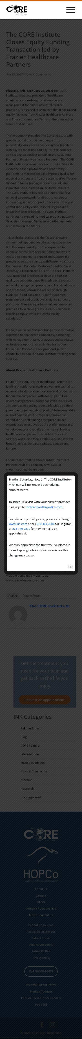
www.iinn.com (18, 524)
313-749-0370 (21, 529)
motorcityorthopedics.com (44, 507)
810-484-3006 (45, 524)
